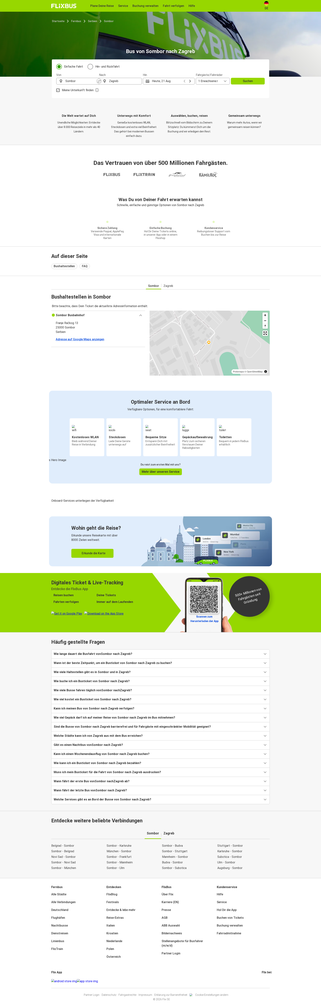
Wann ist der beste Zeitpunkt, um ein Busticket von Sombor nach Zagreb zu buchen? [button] (113, 663)
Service (222, 902)
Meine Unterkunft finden (78, 90)
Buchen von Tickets (230, 917)
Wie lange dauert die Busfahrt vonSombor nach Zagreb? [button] (93, 654)
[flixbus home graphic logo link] (63, 6)
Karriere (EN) (170, 902)
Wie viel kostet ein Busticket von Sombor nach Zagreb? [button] (92, 699)
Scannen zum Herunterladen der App (204, 619)
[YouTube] (264, 981)
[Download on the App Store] (87, 981)
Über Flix (167, 894)
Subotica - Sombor (229, 857)
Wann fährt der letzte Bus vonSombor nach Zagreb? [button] (90, 790)
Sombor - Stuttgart (174, 851)
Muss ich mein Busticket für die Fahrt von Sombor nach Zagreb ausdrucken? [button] (107, 772)
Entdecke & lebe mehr (120, 910)
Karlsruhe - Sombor (229, 851)
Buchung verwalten (230, 925)
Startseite (58, 21)
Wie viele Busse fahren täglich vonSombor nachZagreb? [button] (93, 690)
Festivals (112, 902)
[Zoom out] (265, 320)
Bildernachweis (172, 933)
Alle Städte (58, 894)
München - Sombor (119, 851)
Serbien (92, 21)
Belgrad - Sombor (62, 845)
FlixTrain (57, 949)
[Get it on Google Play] (64, 981)
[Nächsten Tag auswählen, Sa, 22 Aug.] (190, 81)
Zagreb (168, 286)
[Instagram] (263, 981)
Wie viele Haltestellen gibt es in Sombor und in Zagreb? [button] (92, 672)
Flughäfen (58, 917)
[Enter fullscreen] (265, 333)
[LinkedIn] (265, 981)
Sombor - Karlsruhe (119, 845)
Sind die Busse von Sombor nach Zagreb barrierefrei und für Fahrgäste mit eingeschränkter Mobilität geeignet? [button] (132, 726)
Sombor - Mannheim (120, 862)
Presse (166, 910)
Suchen (248, 81)
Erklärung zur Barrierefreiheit (170, 994)
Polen (110, 949)
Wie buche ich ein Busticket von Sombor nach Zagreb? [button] (92, 681)
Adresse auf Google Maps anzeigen (80, 339)
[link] (160, 541)
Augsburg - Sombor (229, 868)
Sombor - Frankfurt (119, 857)
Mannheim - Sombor (175, 857)
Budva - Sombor (172, 862)
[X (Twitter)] (266, 981)
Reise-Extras (115, 917)
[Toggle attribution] (265, 371)
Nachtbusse (59, 925)
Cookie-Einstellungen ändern (211, 994)
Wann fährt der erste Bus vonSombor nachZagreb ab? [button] (91, 781)
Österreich (113, 956)
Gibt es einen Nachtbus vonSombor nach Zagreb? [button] (88, 745)
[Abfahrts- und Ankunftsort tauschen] (99, 81)
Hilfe (220, 894)
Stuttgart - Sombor (230, 845)
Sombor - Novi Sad (63, 862)
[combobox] (81, 81)
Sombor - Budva (172, 845)
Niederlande (114, 941)
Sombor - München (63, 868)
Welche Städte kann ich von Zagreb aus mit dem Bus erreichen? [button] (98, 736)
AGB (165, 917)
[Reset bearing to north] (265, 326)
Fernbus (76, 21)
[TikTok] (267, 981)
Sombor (109, 21)
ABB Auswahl (171, 925)
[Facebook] (262, 981)
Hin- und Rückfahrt (107, 66)
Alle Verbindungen (63, 902)
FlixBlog (111, 894)
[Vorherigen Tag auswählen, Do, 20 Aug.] (184, 81)
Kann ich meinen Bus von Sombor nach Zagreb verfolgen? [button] (94, 708)
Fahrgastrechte (127, 994)
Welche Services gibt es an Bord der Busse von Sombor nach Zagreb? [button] (102, 799)
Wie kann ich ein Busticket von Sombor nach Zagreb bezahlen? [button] (97, 763)
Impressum (145, 994)
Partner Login (171, 953)
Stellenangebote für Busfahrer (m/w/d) (182, 943)
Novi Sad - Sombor (63, 857)
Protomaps (238, 371)
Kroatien (112, 933)
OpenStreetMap (255, 371)
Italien (110, 925)
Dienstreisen (59, 933)
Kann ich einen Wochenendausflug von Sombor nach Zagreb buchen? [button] (102, 754)
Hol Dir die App (227, 910)
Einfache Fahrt (73, 66)
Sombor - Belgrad (62, 851)
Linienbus (57, 941)
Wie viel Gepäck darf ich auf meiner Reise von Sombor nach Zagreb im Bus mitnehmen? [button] (114, 717)
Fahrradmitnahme (229, 933)
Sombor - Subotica (174, 868)
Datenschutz (109, 994)
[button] (98, 315)
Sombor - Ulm (115, 868)
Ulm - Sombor (226, 862)
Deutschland (59, 910)
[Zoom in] (265, 315)
